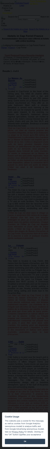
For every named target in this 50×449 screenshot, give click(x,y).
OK (25, 441)
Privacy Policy (18, 432)
